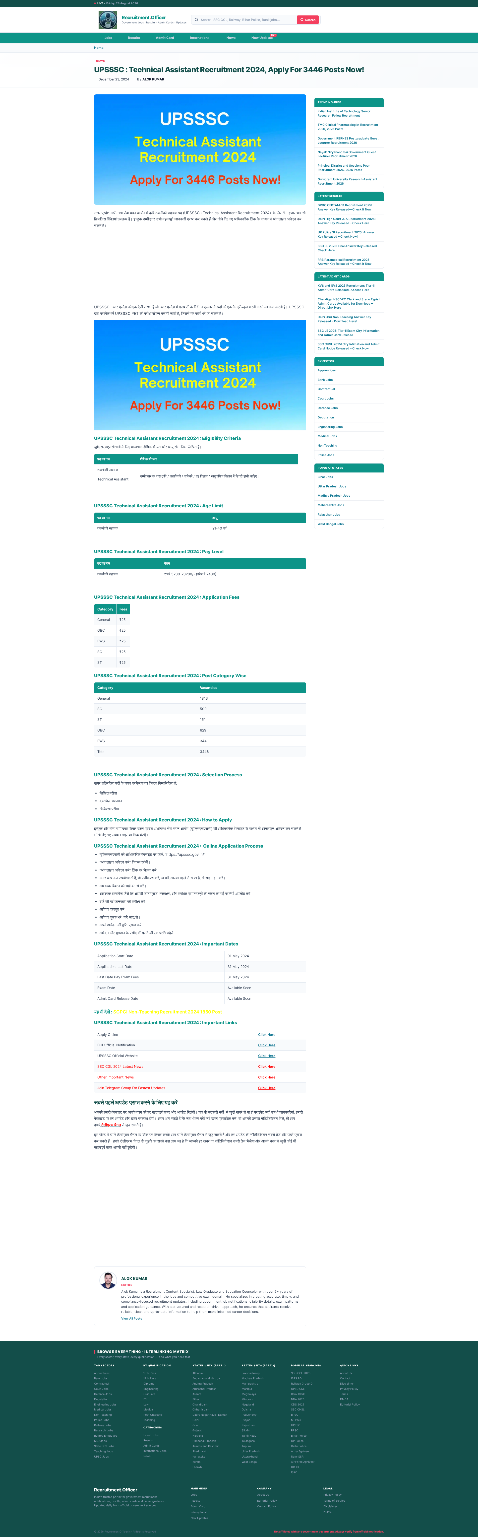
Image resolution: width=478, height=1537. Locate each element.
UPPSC (295, 1425)
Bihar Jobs (325, 477)
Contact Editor (266, 1506)
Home (99, 48)
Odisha (246, 1409)
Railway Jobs (102, 1425)
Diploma (148, 1383)
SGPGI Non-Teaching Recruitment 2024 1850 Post (167, 1011)
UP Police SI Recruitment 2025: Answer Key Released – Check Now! (346, 234)
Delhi (195, 1420)
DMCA (344, 1399)
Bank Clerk (298, 1394)
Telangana (248, 1441)
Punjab (246, 1420)
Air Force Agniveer (302, 1462)
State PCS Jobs (104, 1446)
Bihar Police (298, 1435)
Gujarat (197, 1430)
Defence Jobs (328, 408)
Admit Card (165, 38)
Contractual (326, 389)
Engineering (151, 1389)
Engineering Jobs (330, 427)
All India (197, 1373)
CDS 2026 (297, 1404)
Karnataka (198, 1456)
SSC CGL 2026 (300, 1373)
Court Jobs (326, 398)
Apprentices (327, 370)
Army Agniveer (300, 1451)
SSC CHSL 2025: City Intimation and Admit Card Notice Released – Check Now (349, 346)
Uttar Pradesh (251, 1451)
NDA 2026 (297, 1399)
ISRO (294, 1472)
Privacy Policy (349, 1389)
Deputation (326, 417)
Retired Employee (105, 1435)
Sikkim (246, 1430)
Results (134, 38)
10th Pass (149, 1373)
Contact (345, 1378)
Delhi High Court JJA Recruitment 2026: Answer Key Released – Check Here (346, 221)
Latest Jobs (151, 1435)
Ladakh (197, 1467)
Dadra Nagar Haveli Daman (209, 1414)
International (200, 38)
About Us (346, 1373)
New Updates (262, 38)
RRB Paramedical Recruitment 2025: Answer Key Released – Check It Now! (345, 262)
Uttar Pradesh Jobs (332, 486)
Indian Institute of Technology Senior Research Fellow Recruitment (344, 113)
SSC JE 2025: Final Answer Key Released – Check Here (348, 248)
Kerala (196, 1462)
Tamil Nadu (249, 1435)
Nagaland (248, 1404)
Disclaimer (347, 1383)
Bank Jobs (325, 380)
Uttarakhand (250, 1456)
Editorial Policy (350, 1404)
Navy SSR (297, 1456)
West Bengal (249, 1462)
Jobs (108, 38)
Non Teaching (327, 445)
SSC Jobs (100, 1441)
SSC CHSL (297, 1409)
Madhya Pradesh (253, 1378)
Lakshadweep (251, 1373)
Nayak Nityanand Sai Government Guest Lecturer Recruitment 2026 (347, 154)
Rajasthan (248, 1425)
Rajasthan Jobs (329, 514)
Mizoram (247, 1399)
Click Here (266, 1034)
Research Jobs (103, 1430)
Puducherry (249, 1414)
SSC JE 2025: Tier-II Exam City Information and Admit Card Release (348, 333)
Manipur (247, 1389)
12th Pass (149, 1378)
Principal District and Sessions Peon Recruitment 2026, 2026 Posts (344, 168)
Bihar (195, 1399)
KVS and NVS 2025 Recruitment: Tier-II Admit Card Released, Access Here (346, 288)
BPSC (294, 1414)
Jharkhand (199, 1451)
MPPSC (296, 1420)
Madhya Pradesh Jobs (334, 495)
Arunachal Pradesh (204, 1389)
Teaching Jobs (103, 1451)
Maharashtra (250, 1383)
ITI (145, 1399)
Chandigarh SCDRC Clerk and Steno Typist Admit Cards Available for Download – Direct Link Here (349, 303)
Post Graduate (152, 1414)
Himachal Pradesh (204, 1441)
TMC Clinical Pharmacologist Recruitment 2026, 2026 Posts (348, 127)
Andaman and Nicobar (206, 1378)
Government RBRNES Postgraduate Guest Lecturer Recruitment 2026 (348, 140)
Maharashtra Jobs (331, 505)
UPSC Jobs (101, 1456)
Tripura (246, 1446)
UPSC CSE (298, 1389)
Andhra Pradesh (202, 1383)
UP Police (297, 1441)
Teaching (149, 1420)
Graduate (149, 1394)
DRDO (295, 1467)
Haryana (197, 1435)
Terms (344, 1394)
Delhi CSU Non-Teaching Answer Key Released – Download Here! (344, 319)
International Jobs (155, 1451)
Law (146, 1404)
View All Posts (131, 1318)
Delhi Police (298, 1446)
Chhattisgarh (201, 1409)
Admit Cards (151, 1445)
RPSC (294, 1430)
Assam (196, 1394)
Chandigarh (200, 1404)
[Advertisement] (200, 267)
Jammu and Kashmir (205, 1446)
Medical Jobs (327, 436)
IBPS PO (296, 1378)
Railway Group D (301, 1383)
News (231, 38)
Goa (195, 1425)
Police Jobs (326, 455)
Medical (148, 1409)
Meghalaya (249, 1394)
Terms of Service (334, 1500)
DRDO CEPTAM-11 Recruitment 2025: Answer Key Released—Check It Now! (345, 207)
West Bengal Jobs (331, 524)
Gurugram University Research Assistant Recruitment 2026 (347, 181)
